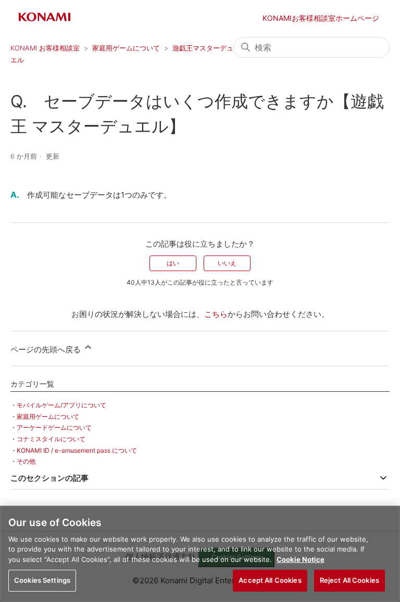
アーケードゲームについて (54, 427)
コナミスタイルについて (51, 439)
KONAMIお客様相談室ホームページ (320, 18)
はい (173, 263)
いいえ (227, 263)
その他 (26, 461)
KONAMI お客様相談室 (45, 48)
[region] (200, 554)
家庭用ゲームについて (126, 48)
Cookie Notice (300, 559)
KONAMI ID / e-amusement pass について (77, 450)
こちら (216, 314)
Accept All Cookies (270, 580)
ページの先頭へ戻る (46, 349)
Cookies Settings (42, 580)
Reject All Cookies (349, 580)
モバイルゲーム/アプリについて (61, 405)
